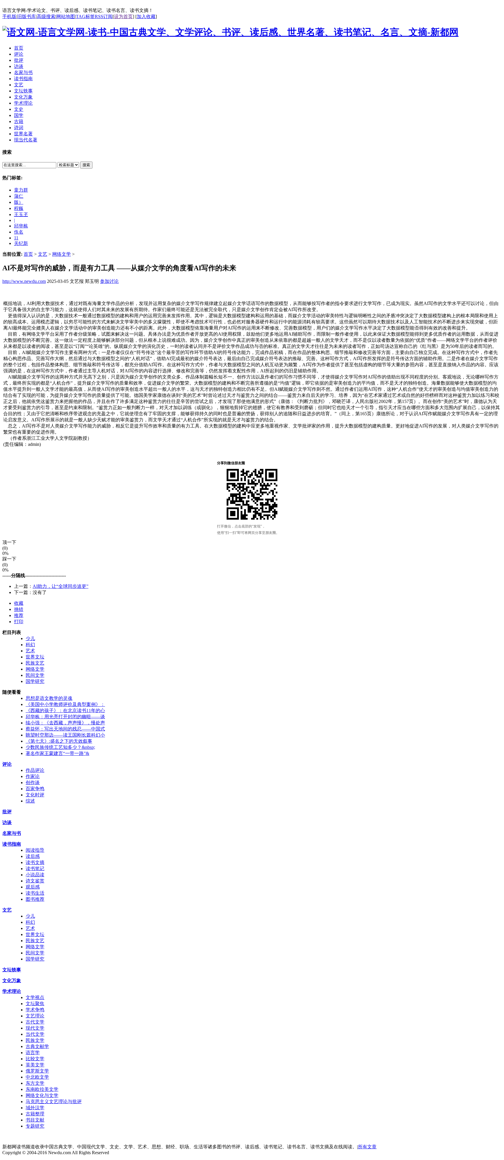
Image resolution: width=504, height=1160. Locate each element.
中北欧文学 (37, 1077)
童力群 (21, 190)
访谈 (7, 822)
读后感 (33, 856)
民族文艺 (35, 662)
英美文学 (35, 1064)
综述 (30, 800)
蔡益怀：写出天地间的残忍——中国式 (65, 728)
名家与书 (11, 833)
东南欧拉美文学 (42, 1089)
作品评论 (35, 770)
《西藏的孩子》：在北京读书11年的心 (65, 710)
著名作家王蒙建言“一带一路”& (57, 753)
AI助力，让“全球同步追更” (60, 586)
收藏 (18, 603)
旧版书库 (26, 16)
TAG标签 (85, 16)
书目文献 (35, 1119)
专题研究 (35, 1126)
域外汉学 (35, 1107)
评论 (7, 764)
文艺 (42, 254)
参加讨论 (109, 281)
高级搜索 (46, 16)
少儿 (30, 638)
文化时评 (35, 794)
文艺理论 (35, 1015)
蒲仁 (18, 196)
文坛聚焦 (35, 1003)
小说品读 (35, 874)
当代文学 (35, 1034)
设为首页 (123, 16)
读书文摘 (35, 862)
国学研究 (35, 681)
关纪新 (21, 243)
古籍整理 (35, 1113)
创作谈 (33, 782)
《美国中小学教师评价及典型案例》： (65, 704)
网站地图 (65, 16)
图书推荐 (35, 899)
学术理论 (11, 991)
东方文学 (35, 1083)
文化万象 (11, 980)
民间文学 (35, 675)
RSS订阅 (104, 16)
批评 (7, 811)
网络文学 (61, 254)
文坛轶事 (11, 969)
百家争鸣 (35, 788)
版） (18, 202)
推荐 (18, 615)
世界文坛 (35, 656)
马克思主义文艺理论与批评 (54, 1101)
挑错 (18, 609)
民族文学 (35, 1040)
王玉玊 (21, 214)
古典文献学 (37, 1046)
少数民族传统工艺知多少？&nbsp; (60, 747)
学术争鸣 (35, 1009)
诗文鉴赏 (35, 880)
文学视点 (35, 997)
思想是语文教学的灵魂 (49, 698)
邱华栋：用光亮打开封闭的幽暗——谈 (65, 716)
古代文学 (35, 1021)
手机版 (9, 16)
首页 (28, 254)
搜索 (86, 165)
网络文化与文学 (42, 1095)
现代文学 (35, 1028)
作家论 (33, 776)
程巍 (18, 208)
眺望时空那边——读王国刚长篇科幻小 (65, 735)
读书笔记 (35, 868)
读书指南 (11, 844)
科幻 (30, 644)
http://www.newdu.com (24, 281)
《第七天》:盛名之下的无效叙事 (59, 741)
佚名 (18, 231)
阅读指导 (35, 850)
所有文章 (367, 1146)
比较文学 (35, 1058)
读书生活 (35, 893)
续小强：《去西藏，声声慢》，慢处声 (65, 722)
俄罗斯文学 (37, 1070)
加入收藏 (146, 16)
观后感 (33, 886)
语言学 (33, 1052)
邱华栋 (21, 225)
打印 (18, 621)
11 (16, 237)
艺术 (30, 650)
